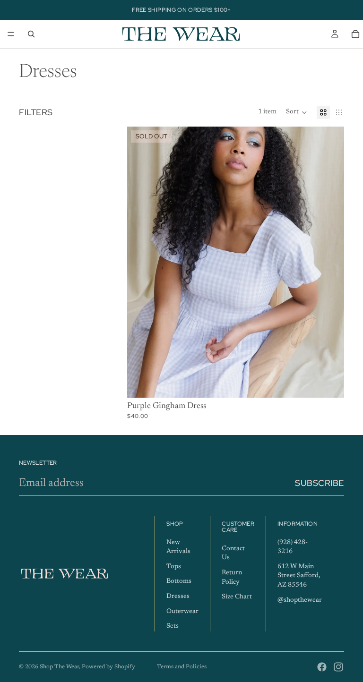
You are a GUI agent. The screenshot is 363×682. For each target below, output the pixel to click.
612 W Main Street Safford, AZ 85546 (298, 575)
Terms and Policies (182, 667)
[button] (296, 112)
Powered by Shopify (108, 667)
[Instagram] (338, 667)
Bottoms (178, 582)
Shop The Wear (59, 667)
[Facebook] (322, 667)
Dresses (178, 596)
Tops (173, 566)
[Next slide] (330, 262)
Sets (172, 626)
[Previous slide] (141, 262)
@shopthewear (299, 600)
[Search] (31, 34)
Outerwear (182, 611)
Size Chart (237, 597)
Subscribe (319, 482)
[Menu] (11, 34)
